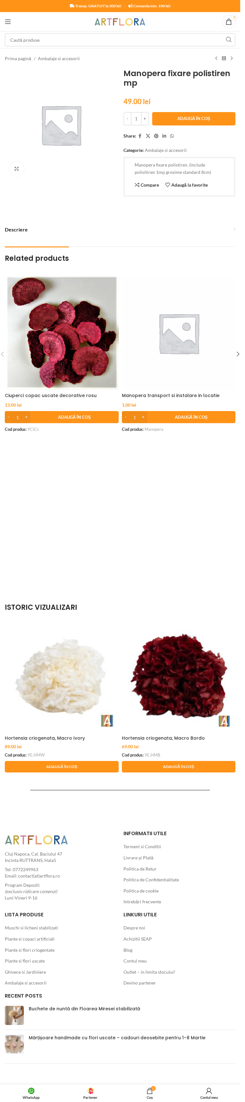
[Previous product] (216, 58)
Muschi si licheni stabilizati (31, 927)
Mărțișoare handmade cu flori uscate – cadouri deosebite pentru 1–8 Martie (117, 1037)
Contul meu (135, 960)
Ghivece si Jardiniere (25, 972)
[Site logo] (120, 21)
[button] (62, 417)
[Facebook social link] (140, 136)
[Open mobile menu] (8, 21)
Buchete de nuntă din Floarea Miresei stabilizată (84, 1009)
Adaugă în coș (193, 118)
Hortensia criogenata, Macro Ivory (45, 738)
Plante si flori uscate (25, 960)
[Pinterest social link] (156, 136)
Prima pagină (18, 58)
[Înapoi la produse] (224, 58)
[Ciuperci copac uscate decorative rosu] (62, 333)
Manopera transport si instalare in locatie (170, 395)
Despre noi (134, 927)
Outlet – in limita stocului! (149, 972)
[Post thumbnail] (14, 1015)
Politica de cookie (141, 890)
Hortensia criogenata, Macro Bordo (163, 738)
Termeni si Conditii (142, 846)
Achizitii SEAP (137, 939)
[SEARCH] (228, 39)
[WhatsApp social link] (172, 136)
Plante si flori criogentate (30, 950)
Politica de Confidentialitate (151, 879)
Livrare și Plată (138, 857)
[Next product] (231, 58)
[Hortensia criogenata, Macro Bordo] (179, 675)
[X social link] (148, 136)
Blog (127, 950)
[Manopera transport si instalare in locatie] (179, 333)
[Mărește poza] (17, 169)
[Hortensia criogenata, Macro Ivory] (62, 675)
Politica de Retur (140, 868)
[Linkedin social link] (164, 136)
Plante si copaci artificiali (30, 939)
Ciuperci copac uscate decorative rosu (51, 395)
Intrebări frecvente (142, 901)
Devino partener (139, 982)
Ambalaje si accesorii (59, 58)
